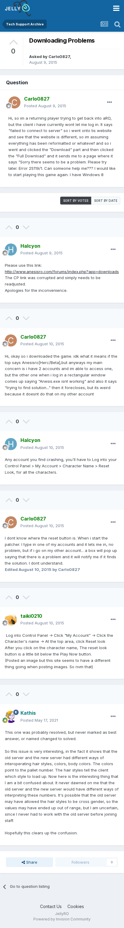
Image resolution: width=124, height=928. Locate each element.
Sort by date (105, 200)
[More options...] (110, 102)
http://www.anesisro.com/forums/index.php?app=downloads (62, 271)
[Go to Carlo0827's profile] (14, 102)
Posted (45, 105)
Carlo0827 (59, 56)
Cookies (75, 906)
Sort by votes (75, 200)
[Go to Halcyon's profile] (11, 249)
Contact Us (51, 906)
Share (31, 862)
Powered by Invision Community (62, 919)
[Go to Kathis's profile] (11, 717)
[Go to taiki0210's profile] (11, 620)
